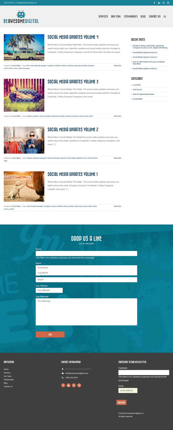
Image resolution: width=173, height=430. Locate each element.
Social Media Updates (74, 158)
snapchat (91, 65)
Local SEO (137, 85)
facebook (37, 65)
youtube (11, 209)
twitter (20, 68)
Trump (85, 158)
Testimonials (9, 380)
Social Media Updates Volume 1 (72, 174)
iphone (54, 206)
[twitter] (74, 385)
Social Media (16, 65)
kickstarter (55, 116)
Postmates (55, 158)
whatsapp (26, 68)
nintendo (70, 65)
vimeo (6, 209)
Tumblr (90, 158)
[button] (165, 16)
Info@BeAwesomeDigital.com (26, 3)
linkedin (57, 65)
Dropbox (29, 158)
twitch (15, 68)
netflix (65, 206)
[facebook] (63, 385)
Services (7, 373)
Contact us (8, 386)
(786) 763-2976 (71, 378)
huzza (42, 116)
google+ (44, 65)
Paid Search (137, 90)
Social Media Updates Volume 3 (72, 82)
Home (6, 369)
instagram (50, 65)
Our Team (7, 376)
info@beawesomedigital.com (76, 373)
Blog (5, 383)
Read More (117, 65)
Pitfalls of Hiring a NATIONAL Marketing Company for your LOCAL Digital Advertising (150, 47)
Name (38, 249)
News (49, 158)
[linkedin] (68, 385)
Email (39, 275)
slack (80, 206)
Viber (5, 161)
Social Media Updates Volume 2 (72, 129)
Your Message (42, 296)
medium (64, 65)
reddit (76, 206)
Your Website (42, 286)
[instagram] (79, 385)
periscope (77, 65)
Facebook (122, 368)
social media (8, 68)
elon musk (29, 65)
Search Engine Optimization (143, 94)
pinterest (84, 65)
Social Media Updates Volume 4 (72, 37)
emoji (28, 206)
